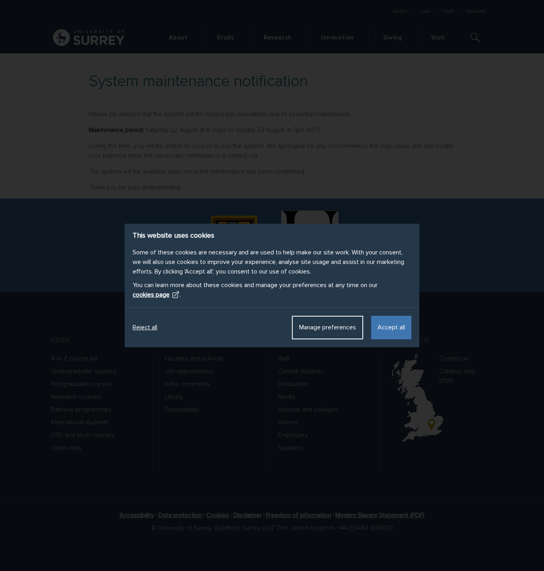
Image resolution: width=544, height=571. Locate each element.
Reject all (145, 327)
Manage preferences (327, 327)
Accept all (391, 327)
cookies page (151, 295)
